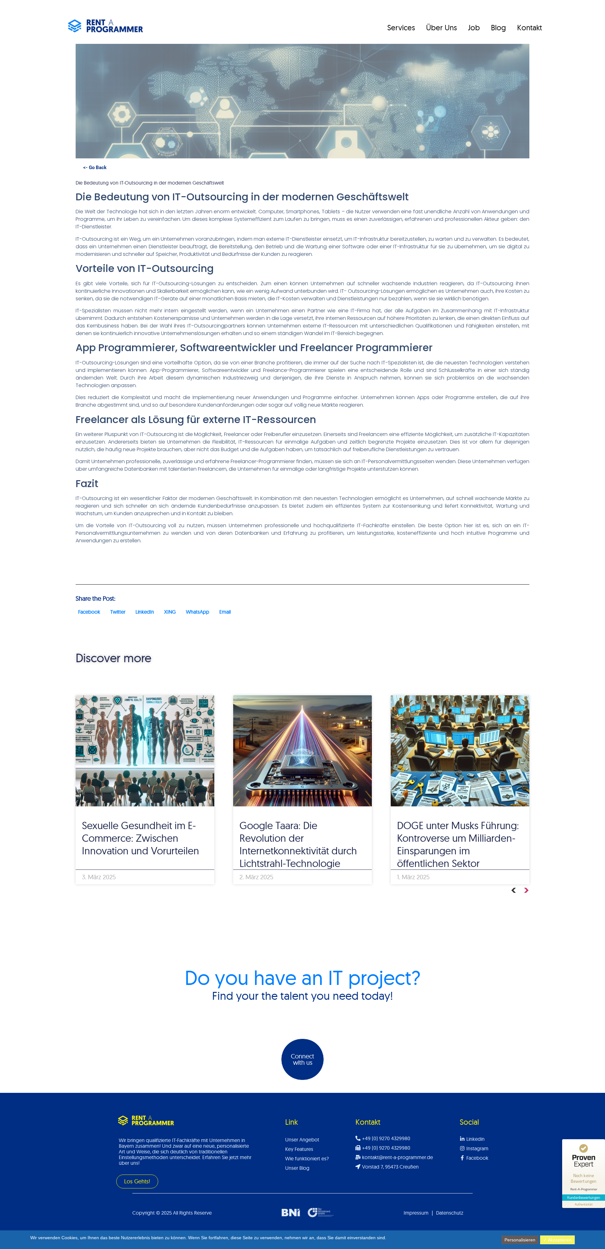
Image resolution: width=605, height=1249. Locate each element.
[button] (89, 612)
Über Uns (441, 27)
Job (474, 27)
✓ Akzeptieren (557, 1239)
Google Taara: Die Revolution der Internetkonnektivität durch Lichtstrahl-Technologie (298, 844)
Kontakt (529, 27)
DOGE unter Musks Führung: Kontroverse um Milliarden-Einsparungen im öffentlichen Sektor (458, 844)
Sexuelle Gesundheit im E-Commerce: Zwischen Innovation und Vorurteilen (140, 838)
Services (401, 27)
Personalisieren (519, 1239)
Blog (498, 27)
